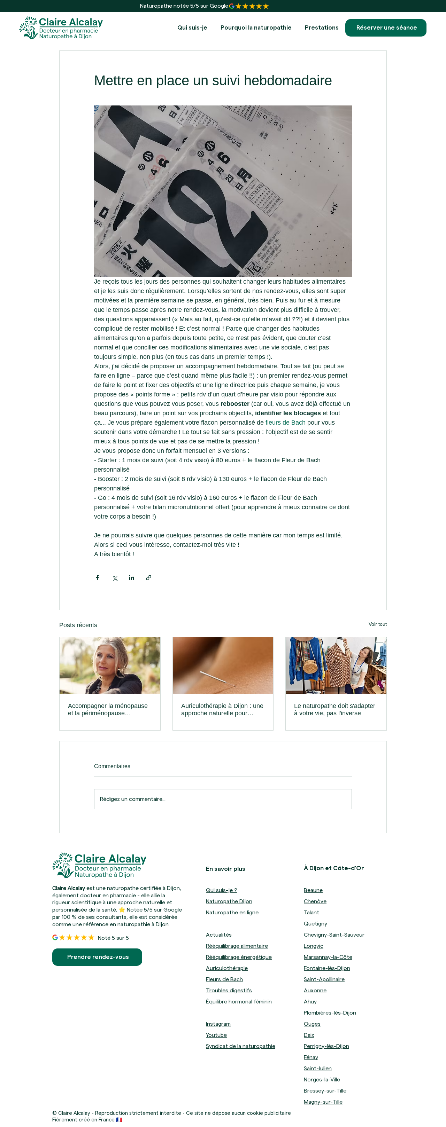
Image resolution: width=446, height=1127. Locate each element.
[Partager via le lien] (148, 577)
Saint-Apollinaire (324, 979)
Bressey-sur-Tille (325, 1091)
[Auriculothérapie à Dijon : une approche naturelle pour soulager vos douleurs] (223, 665)
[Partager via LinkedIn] (131, 577)
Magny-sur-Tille (323, 1102)
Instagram (218, 1024)
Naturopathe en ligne (232, 912)
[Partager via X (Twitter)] (114, 577)
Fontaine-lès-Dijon (327, 968)
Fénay (311, 1057)
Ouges (312, 1024)
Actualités (219, 935)
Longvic (313, 946)
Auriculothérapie (227, 968)
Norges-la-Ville (322, 1079)
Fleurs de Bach (224, 979)
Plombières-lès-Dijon (330, 1013)
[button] (321, 28)
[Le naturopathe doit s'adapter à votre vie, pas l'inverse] (336, 665)
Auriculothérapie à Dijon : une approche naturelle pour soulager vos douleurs (222, 709)
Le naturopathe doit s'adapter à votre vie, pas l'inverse (334, 709)
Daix (309, 1035)
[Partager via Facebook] (97, 577)
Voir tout (378, 624)
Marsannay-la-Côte (328, 957)
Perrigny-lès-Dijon (326, 1046)
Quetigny (315, 924)
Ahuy (310, 1001)
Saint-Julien (318, 1068)
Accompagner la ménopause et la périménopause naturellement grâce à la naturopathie (108, 709)
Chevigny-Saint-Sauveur (334, 935)
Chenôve (315, 901)
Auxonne (315, 990)
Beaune (313, 890)
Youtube (216, 1035)
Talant (311, 912)
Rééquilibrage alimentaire (237, 946)
